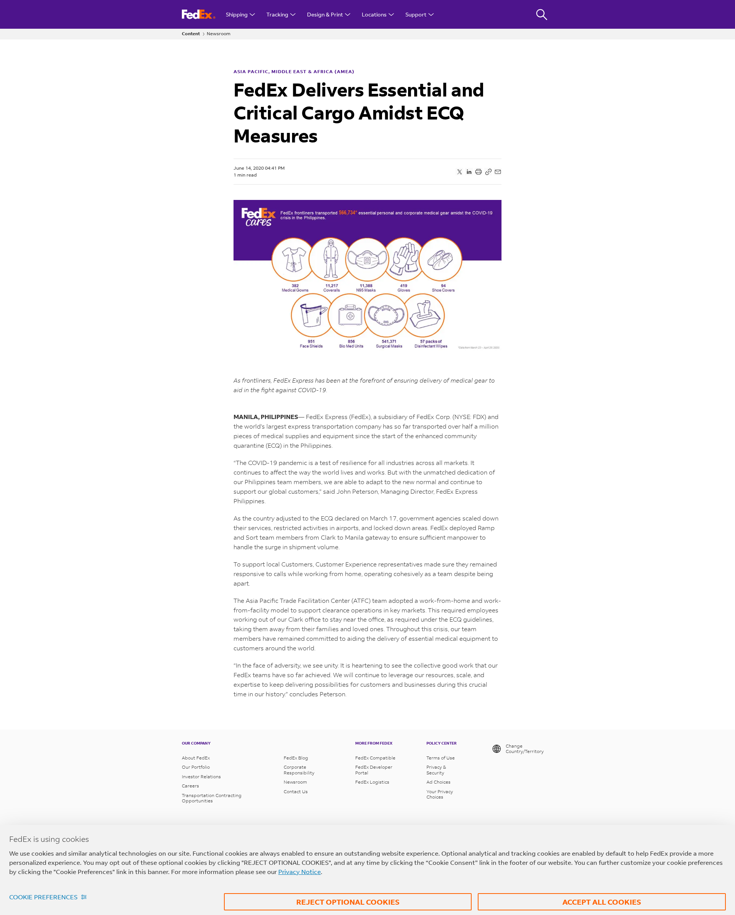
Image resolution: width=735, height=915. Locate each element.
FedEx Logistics (372, 782)
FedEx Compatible (375, 758)
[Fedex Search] (541, 14)
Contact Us (296, 791)
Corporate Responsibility (299, 769)
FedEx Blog (296, 758)
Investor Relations (201, 776)
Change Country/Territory (525, 748)
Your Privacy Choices (439, 794)
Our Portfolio (196, 767)
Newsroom (218, 33)
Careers (190, 786)
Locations (374, 14)
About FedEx (196, 758)
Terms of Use (440, 758)
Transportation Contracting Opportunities (212, 798)
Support (415, 14)
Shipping (237, 14)
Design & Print (325, 14)
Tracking (277, 14)
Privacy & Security (436, 769)
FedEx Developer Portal (373, 769)
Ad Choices (438, 782)
